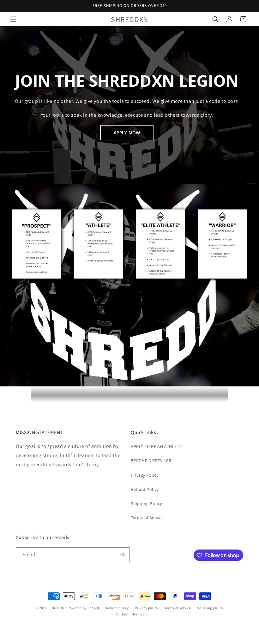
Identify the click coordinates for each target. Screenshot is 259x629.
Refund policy (117, 608)
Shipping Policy (146, 503)
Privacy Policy (144, 475)
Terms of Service (147, 517)
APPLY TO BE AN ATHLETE (156, 446)
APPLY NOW (127, 133)
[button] (13, 19)
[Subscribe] (122, 554)
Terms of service (178, 608)
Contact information (133, 614)
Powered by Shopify (84, 608)
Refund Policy (145, 489)
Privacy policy (146, 608)
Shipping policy (210, 608)
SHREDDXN (58, 608)
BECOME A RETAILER (151, 460)
